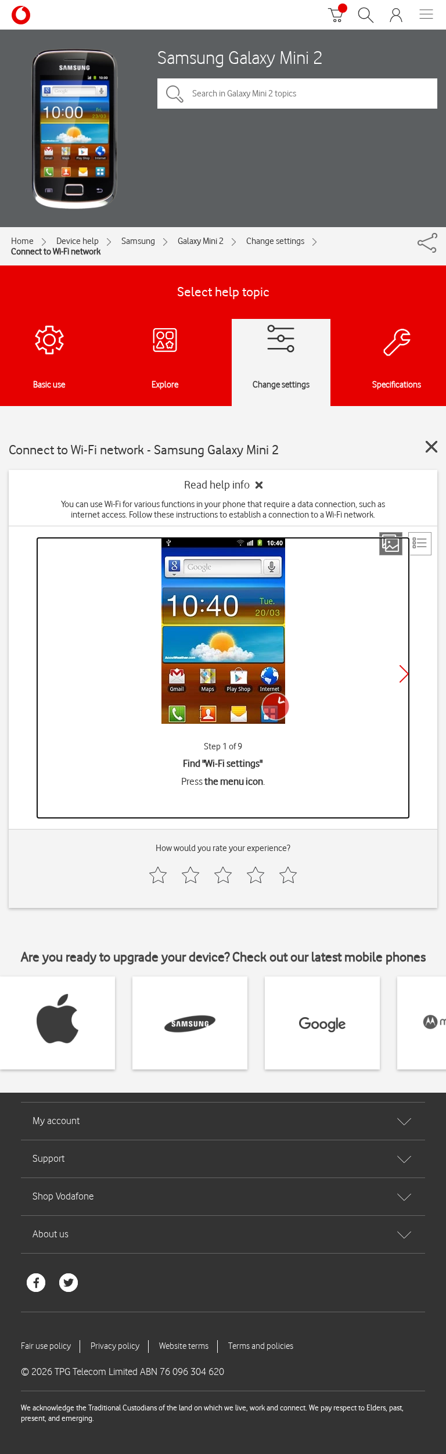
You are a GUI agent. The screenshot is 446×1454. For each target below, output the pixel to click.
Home (22, 241)
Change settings (275, 241)
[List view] (419, 543)
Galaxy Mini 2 (201, 241)
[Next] (404, 674)
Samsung (138, 241)
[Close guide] (431, 447)
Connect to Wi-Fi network (55, 251)
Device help (77, 241)
